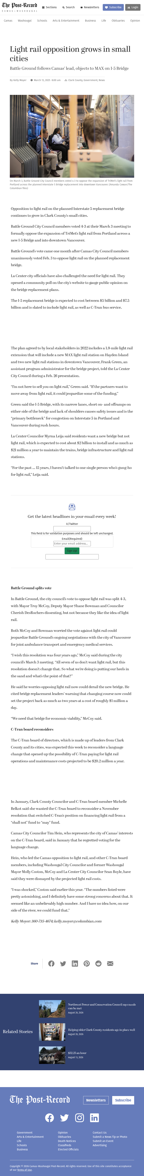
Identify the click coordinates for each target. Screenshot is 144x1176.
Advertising (100, 1145)
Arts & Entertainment (66, 20)
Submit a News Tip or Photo (110, 1136)
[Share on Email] (110, 963)
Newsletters (91, 7)
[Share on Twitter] (63, 963)
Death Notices (67, 1141)
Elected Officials (68, 1149)
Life (104, 20)
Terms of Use (24, 1169)
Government (90, 80)
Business (90, 20)
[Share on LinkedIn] (75, 963)
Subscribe (115, 7)
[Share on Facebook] (51, 963)
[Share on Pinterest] (87, 963)
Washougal (25, 20)
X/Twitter (72, 524)
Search (70, 7)
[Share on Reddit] (98, 963)
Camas (8, 20)
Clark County (75, 80)
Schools (42, 20)
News (102, 80)
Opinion (135, 20)
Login (135, 7)
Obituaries (118, 20)
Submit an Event (103, 1141)
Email (72, 538)
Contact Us (99, 1132)
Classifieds (64, 1145)
